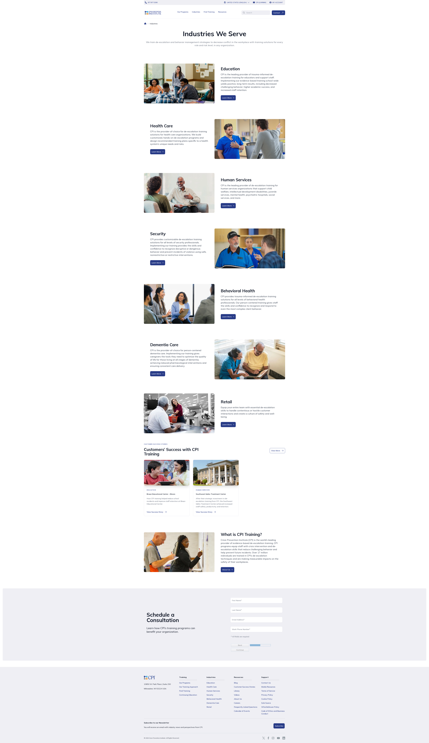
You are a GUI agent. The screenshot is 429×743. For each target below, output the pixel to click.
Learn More (227, 98)
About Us (226, 570)
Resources (222, 12)
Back (240, 645)
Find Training (209, 12)
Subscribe (279, 726)
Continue (240, 650)
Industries (196, 12)
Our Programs (182, 12)
